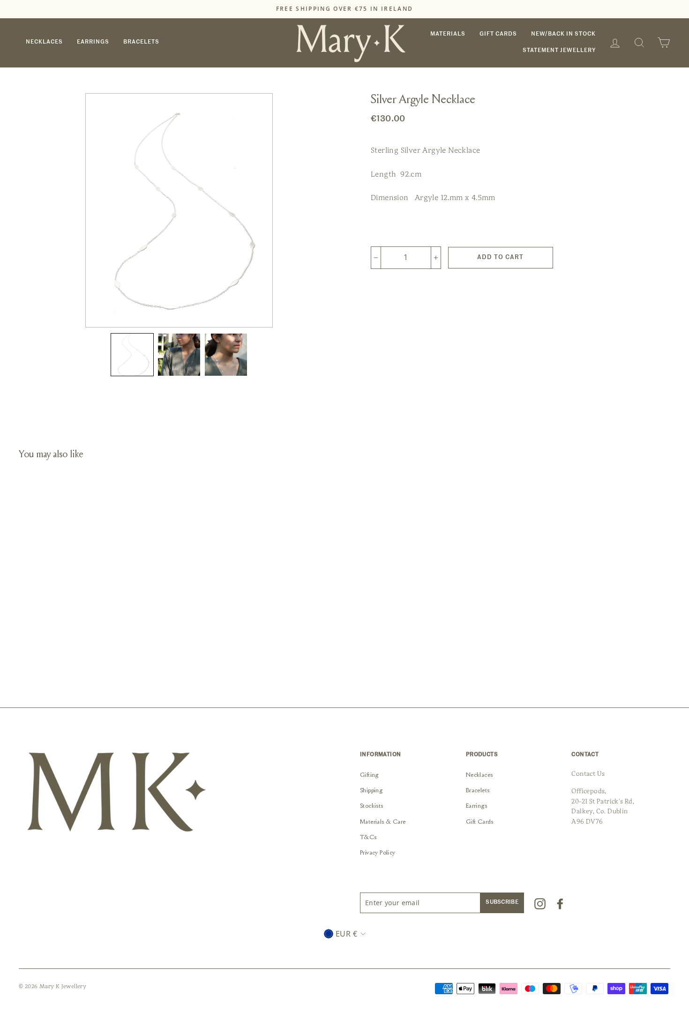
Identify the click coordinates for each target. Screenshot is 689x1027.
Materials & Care (382, 822)
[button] (132, 354)
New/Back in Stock (563, 34)
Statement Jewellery (559, 50)
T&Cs (368, 837)
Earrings (93, 42)
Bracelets (141, 42)
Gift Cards (498, 34)
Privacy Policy (378, 853)
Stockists (371, 806)
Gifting (369, 775)
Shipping (371, 791)
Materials (447, 34)
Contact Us (588, 773)
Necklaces (44, 42)
